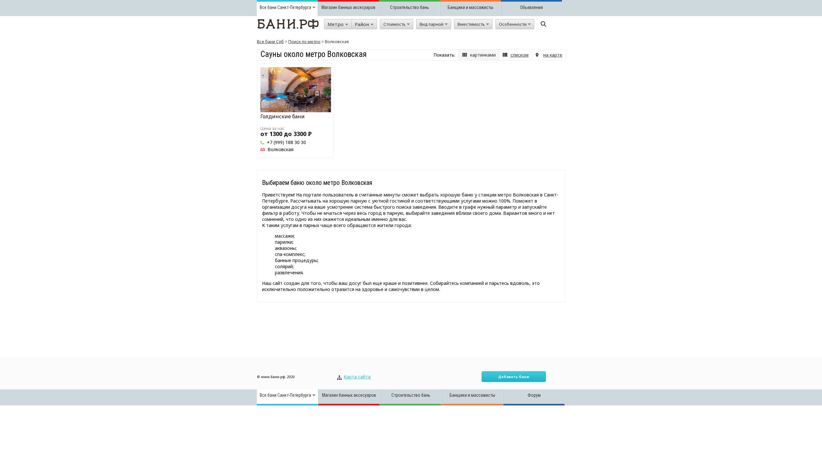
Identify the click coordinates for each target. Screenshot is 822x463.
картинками (483, 55)
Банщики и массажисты (470, 7)
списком (520, 55)
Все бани (268, 7)
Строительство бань (409, 7)
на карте (552, 55)
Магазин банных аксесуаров (348, 7)
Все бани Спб (270, 41)
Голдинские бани (282, 116)
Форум (534, 395)
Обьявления (531, 7)
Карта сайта (357, 377)
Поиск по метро (304, 41)
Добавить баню (513, 376)
